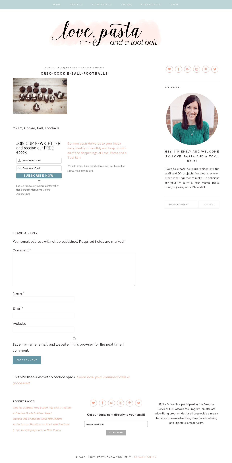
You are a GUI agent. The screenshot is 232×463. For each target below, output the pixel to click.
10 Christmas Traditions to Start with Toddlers (41, 424)
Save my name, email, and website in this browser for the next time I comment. (68, 347)
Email (18, 308)
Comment (22, 250)
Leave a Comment (92, 67)
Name (18, 293)
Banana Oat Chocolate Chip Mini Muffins (37, 418)
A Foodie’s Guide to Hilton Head (32, 413)
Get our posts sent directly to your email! (116, 414)
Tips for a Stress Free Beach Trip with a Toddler (42, 407)
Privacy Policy (145, 457)
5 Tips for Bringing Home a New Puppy (37, 430)
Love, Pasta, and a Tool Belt (116, 32)
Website (19, 324)
